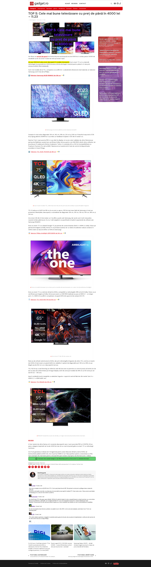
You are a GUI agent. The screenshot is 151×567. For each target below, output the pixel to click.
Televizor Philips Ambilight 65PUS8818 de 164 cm (46, 233)
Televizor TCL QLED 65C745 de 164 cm (43, 300)
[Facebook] (29, 467)
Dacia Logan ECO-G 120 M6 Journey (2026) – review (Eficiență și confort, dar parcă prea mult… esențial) (61, 545)
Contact (82, 3)
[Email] (48, 467)
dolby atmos (43, 464)
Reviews (74, 3)
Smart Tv (68, 464)
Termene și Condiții (33, 563)
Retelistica (62, 8)
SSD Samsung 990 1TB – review (110, 60)
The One (78, 464)
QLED (60, 464)
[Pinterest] (39, 467)
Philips (56, 464)
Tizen (81, 464)
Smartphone (41, 8)
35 (44, 20)
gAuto (55, 8)
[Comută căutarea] (111, 3)
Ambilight (38, 464)
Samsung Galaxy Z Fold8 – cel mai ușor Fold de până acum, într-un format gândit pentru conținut (109, 71)
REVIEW (31, 440)
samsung (63, 464)
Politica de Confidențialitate (60, 563)
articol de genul (42, 56)
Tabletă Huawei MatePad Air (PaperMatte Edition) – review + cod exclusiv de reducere (110, 52)
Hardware (49, 8)
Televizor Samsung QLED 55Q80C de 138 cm (45, 75)
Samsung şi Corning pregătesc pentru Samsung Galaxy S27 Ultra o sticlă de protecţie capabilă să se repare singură (109, 96)
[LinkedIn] (45, 467)
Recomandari (36, 463)
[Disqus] (62, 502)
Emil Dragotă (33, 20)
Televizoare (42, 463)
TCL (71, 464)
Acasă (67, 3)
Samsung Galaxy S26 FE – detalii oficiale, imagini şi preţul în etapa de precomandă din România (84, 545)
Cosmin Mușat (102, 100)
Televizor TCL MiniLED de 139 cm (41, 382)
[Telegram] (42, 467)
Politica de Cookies (45, 563)
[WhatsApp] (32, 467)
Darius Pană (101, 46)
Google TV (48, 464)
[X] (36, 467)
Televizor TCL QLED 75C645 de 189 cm (43, 152)
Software (69, 8)
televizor (74, 464)
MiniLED (53, 464)
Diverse (75, 8)
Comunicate (82, 8)
